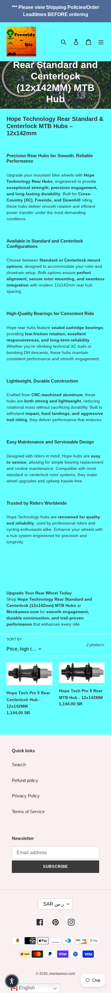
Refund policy (25, 780)
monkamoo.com (62, 974)
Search (19, 764)
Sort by (14, 639)
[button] (12, 981)
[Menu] (101, 41)
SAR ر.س (53, 904)
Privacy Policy (26, 795)
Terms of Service (28, 811)
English (26, 987)
